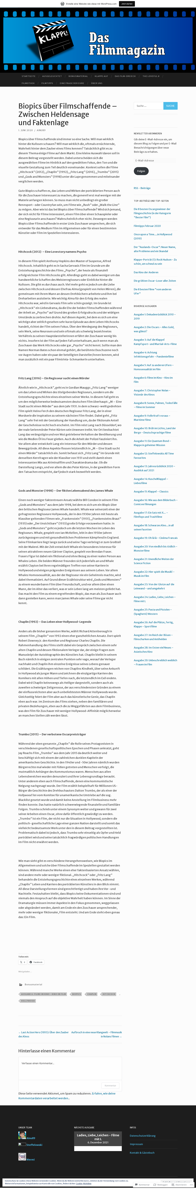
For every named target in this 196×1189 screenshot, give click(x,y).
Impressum (136, 1144)
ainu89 (41, 130)
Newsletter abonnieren (148, 133)
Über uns (96, 83)
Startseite (29, 76)
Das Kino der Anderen (146, 272)
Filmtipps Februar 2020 (147, 225)
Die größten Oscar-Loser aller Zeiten (155, 280)
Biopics (76, 994)
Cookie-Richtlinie (83, 1183)
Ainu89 (30, 1138)
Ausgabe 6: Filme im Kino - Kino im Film (43, 994)
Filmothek (28, 83)
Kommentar (110, 1085)
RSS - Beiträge (142, 188)
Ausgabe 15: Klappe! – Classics (151, 491)
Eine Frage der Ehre (72, 83)
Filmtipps (47, 83)
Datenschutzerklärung (143, 1135)
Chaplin (91, 994)
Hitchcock (109, 994)
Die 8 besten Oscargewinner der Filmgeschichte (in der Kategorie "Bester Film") (152, 213)
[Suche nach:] (156, 106)
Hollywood (28, 1001)
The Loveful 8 (151, 76)
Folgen (141, 171)
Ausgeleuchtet (52, 76)
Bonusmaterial (78, 76)
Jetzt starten (126, 4)
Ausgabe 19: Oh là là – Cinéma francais (156, 537)
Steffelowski (34, 1144)
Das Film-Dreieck (125, 76)
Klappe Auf (101, 76)
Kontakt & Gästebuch (142, 1152)
